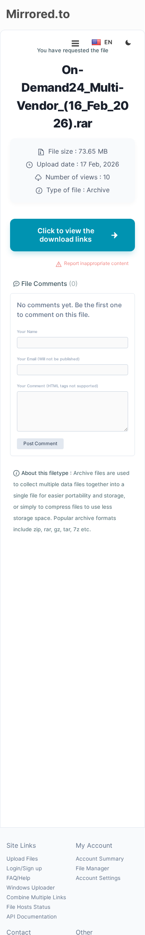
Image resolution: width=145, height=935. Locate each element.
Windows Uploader (30, 887)
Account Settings (98, 878)
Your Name (27, 331)
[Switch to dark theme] (128, 43)
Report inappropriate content (96, 263)
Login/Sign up (24, 868)
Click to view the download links (65, 234)
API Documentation (31, 916)
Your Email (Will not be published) (48, 359)
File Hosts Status (28, 907)
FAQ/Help (18, 878)
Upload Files (22, 858)
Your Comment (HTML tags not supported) (57, 386)
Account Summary (100, 858)
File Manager (92, 868)
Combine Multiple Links (36, 897)
